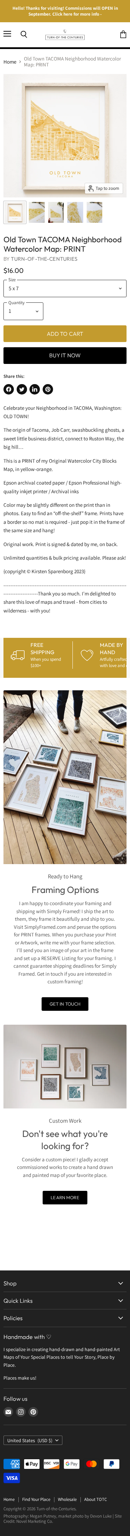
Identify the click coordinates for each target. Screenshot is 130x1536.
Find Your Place (36, 1499)
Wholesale (67, 1499)
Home (9, 62)
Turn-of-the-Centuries (44, 258)
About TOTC (95, 1499)
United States (29, 1440)
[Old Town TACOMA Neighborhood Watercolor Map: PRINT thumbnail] (15, 212)
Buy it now (65, 355)
